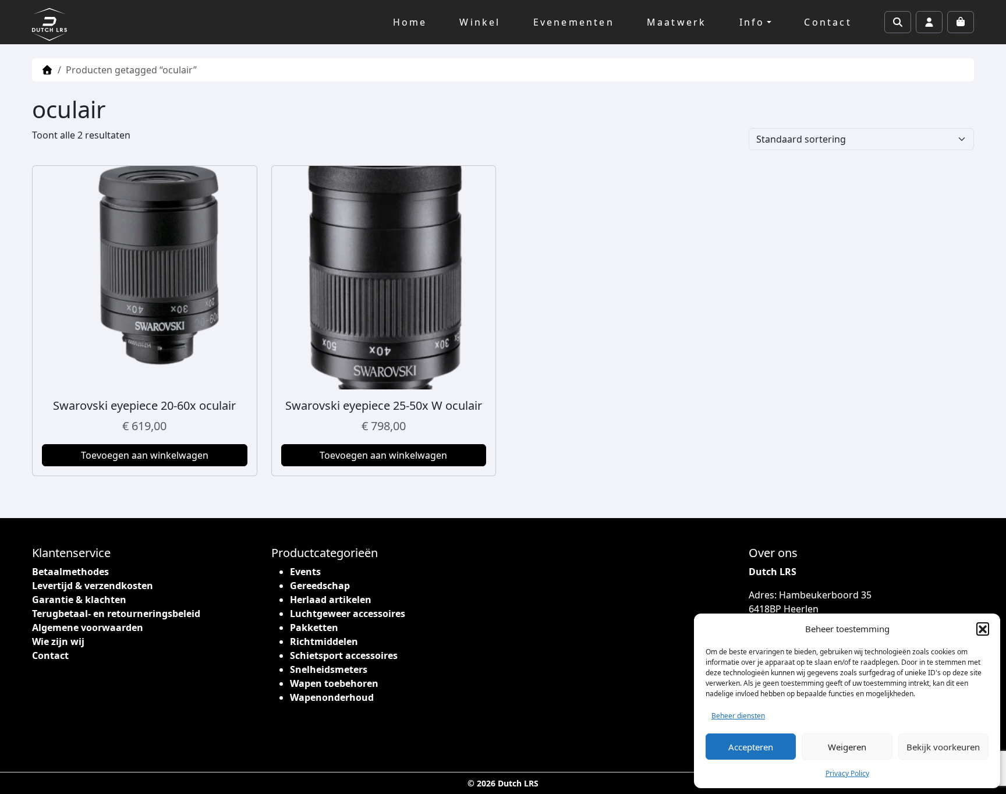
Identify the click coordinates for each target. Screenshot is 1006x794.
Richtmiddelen (324, 641)
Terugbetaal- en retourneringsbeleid (116, 613)
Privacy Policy (847, 773)
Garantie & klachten (79, 599)
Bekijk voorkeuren (943, 747)
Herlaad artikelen (330, 599)
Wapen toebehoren (334, 683)
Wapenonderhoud (332, 697)
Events (305, 571)
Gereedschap (320, 585)
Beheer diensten (738, 716)
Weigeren (847, 747)
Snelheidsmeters (328, 669)
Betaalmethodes (70, 571)
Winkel (479, 22)
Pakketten (314, 627)
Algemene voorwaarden (87, 627)
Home (410, 22)
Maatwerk (677, 22)
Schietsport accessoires (344, 655)
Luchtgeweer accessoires (347, 613)
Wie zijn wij (58, 641)
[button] (983, 629)
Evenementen (573, 22)
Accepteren (750, 747)
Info (752, 22)
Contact (827, 22)
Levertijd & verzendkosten (92, 585)
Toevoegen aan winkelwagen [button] (144, 455)
